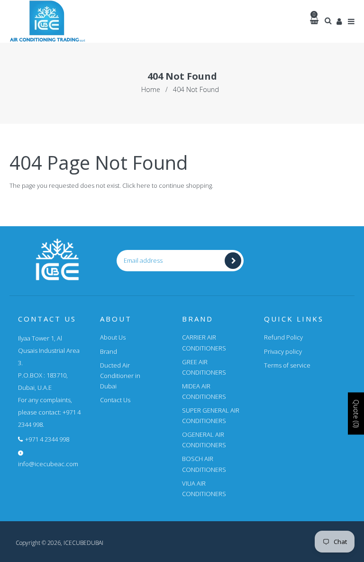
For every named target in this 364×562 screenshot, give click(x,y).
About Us (113, 337)
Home (150, 89)
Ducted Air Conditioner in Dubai (120, 375)
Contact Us (115, 400)
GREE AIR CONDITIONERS (204, 367)
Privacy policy (283, 351)
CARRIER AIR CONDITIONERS (204, 342)
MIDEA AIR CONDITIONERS (204, 391)
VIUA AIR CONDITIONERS (204, 488)
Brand (108, 351)
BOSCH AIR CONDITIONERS (204, 463)
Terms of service (287, 365)
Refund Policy (283, 337)
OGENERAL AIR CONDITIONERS (204, 439)
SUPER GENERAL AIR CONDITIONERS (210, 415)
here (143, 185)
